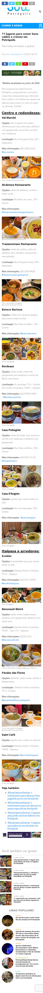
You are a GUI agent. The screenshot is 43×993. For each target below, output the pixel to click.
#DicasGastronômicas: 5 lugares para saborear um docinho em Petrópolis (24, 825)
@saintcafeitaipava (29, 755)
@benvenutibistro (10, 640)
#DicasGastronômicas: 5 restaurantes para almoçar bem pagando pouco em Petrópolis (24, 795)
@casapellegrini (9, 461)
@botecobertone (28, 334)
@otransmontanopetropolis (15, 275)
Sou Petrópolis (14, 54)
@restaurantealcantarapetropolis (17, 212)
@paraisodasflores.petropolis (16, 700)
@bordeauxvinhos (12, 397)
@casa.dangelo (28, 518)
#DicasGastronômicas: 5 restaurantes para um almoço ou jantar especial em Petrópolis (24, 805)
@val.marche (8, 152)
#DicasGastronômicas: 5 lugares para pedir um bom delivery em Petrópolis (24, 815)
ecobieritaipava (11, 583)
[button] (21, 228)
